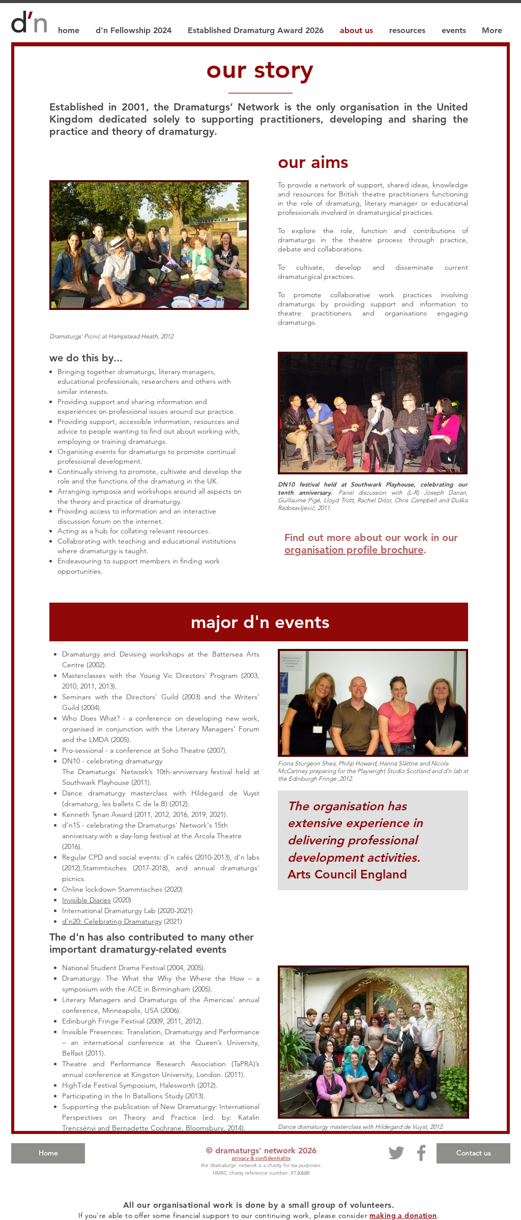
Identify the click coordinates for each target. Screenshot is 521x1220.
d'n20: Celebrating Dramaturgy (112, 921)
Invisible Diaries (86, 899)
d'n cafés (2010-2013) (197, 857)
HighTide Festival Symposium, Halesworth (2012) (139, 1085)
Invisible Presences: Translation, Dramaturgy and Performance (160, 1031)
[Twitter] (396, 1153)
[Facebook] (421, 1153)
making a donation (403, 1215)
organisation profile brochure (353, 550)
